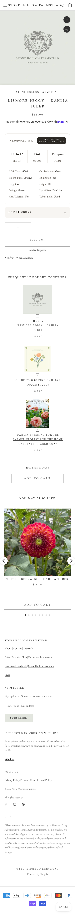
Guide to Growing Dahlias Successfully (38, 382)
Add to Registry (37, 249)
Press (7, 674)
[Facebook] (6, 804)
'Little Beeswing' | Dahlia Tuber (37, 579)
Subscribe (18, 718)
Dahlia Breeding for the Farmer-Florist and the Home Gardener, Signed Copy (38, 439)
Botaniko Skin (19, 657)
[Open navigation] (5, 5)
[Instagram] (14, 804)
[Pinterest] (23, 804)
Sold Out (37, 239)
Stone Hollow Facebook (41, 666)
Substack (28, 648)
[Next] (71, 561)
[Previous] (4, 561)
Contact (17, 648)
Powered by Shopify (37, 874)
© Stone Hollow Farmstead (37, 869)
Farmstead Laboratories (40, 657)
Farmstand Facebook (16, 666)
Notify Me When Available (19, 257)
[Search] (63, 5)
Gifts (7, 657)
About (8, 648)
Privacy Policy (12, 780)
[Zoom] (66, 19)
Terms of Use (28, 780)
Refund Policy (44, 780)
